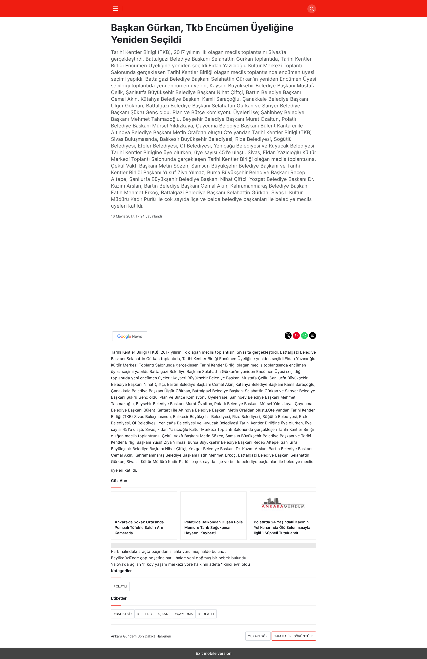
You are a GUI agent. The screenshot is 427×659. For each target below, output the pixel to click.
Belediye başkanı (153, 614)
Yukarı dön (258, 636)
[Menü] (116, 8)
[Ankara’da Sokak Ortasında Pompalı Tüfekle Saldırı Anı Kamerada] (144, 515)
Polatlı (120, 586)
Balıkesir (123, 614)
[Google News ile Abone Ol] (129, 336)
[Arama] (311, 8)
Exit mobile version (214, 653)
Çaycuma (184, 614)
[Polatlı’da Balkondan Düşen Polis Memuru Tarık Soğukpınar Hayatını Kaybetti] (214, 515)
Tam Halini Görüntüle (293, 636)
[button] (288, 335)
